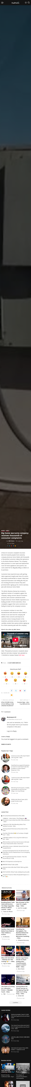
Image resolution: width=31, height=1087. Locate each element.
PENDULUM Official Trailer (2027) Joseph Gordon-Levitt (19, 800)
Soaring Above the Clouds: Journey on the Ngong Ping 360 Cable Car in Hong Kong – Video (22, 990)
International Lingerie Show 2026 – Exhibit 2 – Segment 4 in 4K (20, 1048)
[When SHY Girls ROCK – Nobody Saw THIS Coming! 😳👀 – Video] (8, 951)
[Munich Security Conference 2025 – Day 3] (8, 1068)
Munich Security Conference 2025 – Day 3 (7, 1075)
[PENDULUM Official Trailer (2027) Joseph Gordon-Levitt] (5, 801)
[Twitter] (9, 546)
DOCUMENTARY (6, 924)
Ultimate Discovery (23, 940)
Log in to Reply (12, 731)
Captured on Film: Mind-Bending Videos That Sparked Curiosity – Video (14, 825)
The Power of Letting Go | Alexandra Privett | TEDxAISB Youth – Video (8, 989)
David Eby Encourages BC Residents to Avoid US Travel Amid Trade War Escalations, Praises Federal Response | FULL (20, 767)
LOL (18, 899)
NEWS (3, 530)
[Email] (15, 546)
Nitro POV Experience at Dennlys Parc (12, 861)
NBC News (12, 541)
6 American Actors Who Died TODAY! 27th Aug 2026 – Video (20, 756)
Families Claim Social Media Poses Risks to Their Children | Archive (7, 931)
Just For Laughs (22, 908)
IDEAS (3, 983)
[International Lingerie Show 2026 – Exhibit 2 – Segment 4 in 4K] (5, 1050)
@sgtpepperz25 (11, 717)
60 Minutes (6, 936)
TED (4, 994)
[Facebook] (8, 546)
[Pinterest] (11, 546)
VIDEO (7, 530)
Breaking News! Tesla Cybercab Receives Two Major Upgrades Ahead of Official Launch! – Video (7, 905)
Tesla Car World (7, 911)
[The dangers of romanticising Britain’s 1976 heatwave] (23, 1068)
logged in (13, 739)
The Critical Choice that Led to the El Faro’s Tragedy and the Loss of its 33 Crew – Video (20, 1027)
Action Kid (21, 995)
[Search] (29, 2)
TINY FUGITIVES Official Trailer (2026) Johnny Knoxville (16, 872)
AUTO (3, 899)
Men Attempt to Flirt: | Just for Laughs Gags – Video (22, 904)
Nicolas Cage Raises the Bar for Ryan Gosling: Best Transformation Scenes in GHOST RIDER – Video (22, 962)
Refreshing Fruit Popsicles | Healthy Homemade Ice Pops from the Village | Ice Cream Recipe (20, 789)
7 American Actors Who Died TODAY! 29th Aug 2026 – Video (20, 778)
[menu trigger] (3, 2)
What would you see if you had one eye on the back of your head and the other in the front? (16, 842)
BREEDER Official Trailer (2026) (10, 864)
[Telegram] (13, 546)
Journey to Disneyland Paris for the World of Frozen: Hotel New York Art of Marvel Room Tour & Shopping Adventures (16, 852)
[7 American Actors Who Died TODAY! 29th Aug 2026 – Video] (5, 779)
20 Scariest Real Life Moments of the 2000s (13, 815)
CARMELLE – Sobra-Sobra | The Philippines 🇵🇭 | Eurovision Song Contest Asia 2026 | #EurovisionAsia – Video (16, 820)
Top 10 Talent (7, 963)
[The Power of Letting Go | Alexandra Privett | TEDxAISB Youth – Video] (8, 979)
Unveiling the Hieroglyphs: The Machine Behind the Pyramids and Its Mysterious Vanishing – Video (22, 933)
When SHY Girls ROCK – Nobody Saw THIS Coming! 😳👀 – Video (7, 959)
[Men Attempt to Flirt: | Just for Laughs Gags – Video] (23, 895)
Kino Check (21, 969)
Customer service (15, 663)
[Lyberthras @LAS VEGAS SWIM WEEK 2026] (5, 1039)
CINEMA (19, 955)
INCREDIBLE (20, 926)
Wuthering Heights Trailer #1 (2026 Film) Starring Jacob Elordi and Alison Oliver (20, 1016)
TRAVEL (19, 983)
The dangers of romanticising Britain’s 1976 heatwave (21, 1076)
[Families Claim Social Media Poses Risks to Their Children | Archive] (8, 922)
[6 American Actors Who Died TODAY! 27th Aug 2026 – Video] (5, 758)
